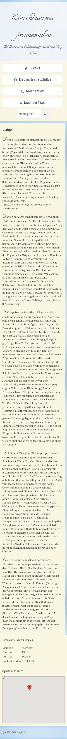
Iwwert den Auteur (32, 102)
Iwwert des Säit (32, 91)
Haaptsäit (32, 68)
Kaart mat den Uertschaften (32, 79)
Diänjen (10, 540)
